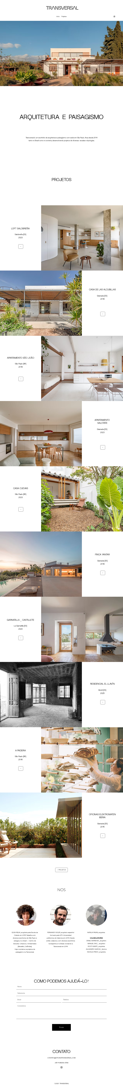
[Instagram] (114, 16)
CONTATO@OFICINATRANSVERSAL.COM (61, 1058)
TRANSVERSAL (62, 8)
